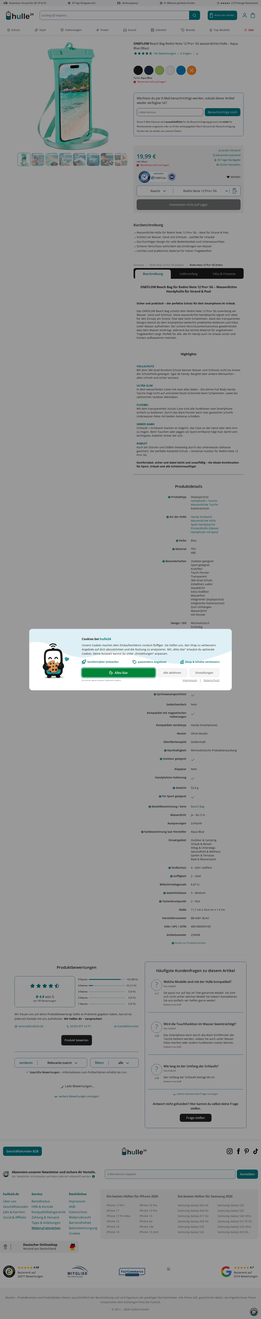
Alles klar (121, 672)
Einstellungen (204, 672)
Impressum (190, 680)
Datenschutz (211, 680)
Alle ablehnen (172, 672)
